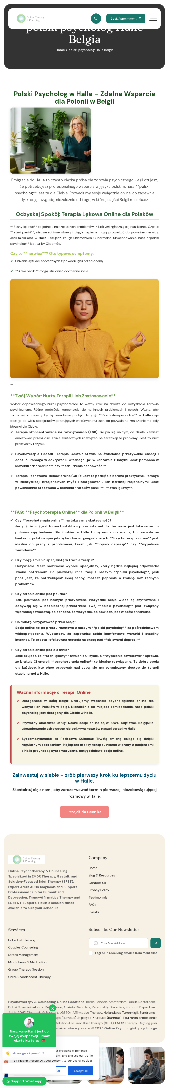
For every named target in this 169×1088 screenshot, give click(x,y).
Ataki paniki (26, 271)
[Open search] (96, 18)
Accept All (81, 1071)
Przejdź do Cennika (84, 811)
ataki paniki (22, 232)
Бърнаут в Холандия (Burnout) (100, 1018)
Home (60, 50)
